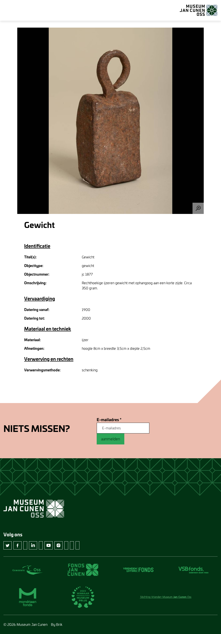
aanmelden (110, 438)
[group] (110, 121)
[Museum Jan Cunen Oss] (199, 10)
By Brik (56, 624)
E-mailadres (109, 419)
